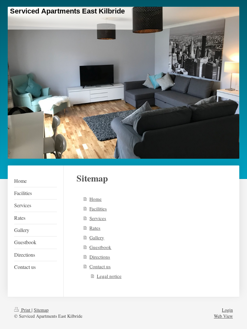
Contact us (100, 266)
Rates (94, 228)
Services (97, 218)
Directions (99, 256)
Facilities (98, 208)
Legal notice (109, 276)
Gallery (96, 237)
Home (95, 199)
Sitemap (41, 310)
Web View (223, 316)
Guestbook (100, 247)
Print (26, 310)
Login (227, 310)
